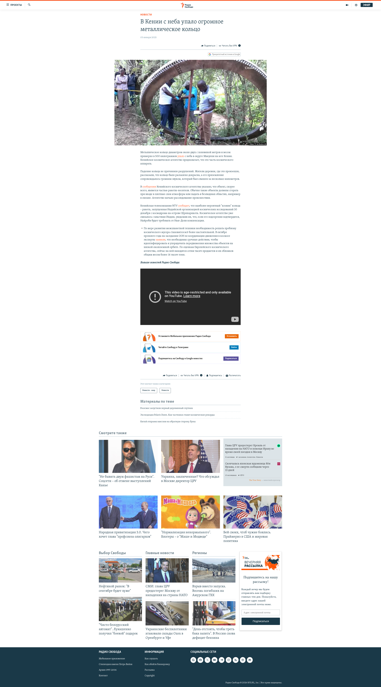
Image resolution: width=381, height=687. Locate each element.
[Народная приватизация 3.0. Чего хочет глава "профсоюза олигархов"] (128, 512)
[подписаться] (250, 660)
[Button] (208, 46)
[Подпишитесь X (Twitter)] (207, 660)
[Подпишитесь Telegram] (221, 660)
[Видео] (347, 5)
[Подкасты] (243, 660)
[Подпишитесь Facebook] (200, 660)
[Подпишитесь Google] (193, 660)
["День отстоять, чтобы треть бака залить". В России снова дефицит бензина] (213, 613)
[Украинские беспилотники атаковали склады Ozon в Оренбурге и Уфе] (167, 613)
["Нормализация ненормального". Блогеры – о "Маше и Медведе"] (190, 512)
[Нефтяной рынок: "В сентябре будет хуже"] (120, 570)
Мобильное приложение (112, 659)
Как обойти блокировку (157, 664)
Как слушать (151, 659)
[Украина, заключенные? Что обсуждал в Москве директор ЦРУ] (190, 456)
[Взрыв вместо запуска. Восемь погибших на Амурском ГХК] (213, 570)
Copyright (150, 676)
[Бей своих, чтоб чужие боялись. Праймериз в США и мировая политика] (252, 512)
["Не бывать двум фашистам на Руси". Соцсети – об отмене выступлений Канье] (128, 456)
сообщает (183, 206)
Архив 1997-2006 (108, 670)
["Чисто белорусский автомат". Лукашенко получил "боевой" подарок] (120, 609)
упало (180, 156)
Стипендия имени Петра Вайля (115, 664)
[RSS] (235, 660)
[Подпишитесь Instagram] (228, 660)
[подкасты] (356, 5)
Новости (146, 15)
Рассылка (150, 670)
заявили (160, 240)
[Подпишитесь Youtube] (214, 660)
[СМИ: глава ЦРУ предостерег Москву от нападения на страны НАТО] (167, 570)
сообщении (149, 187)
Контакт (103, 676)
